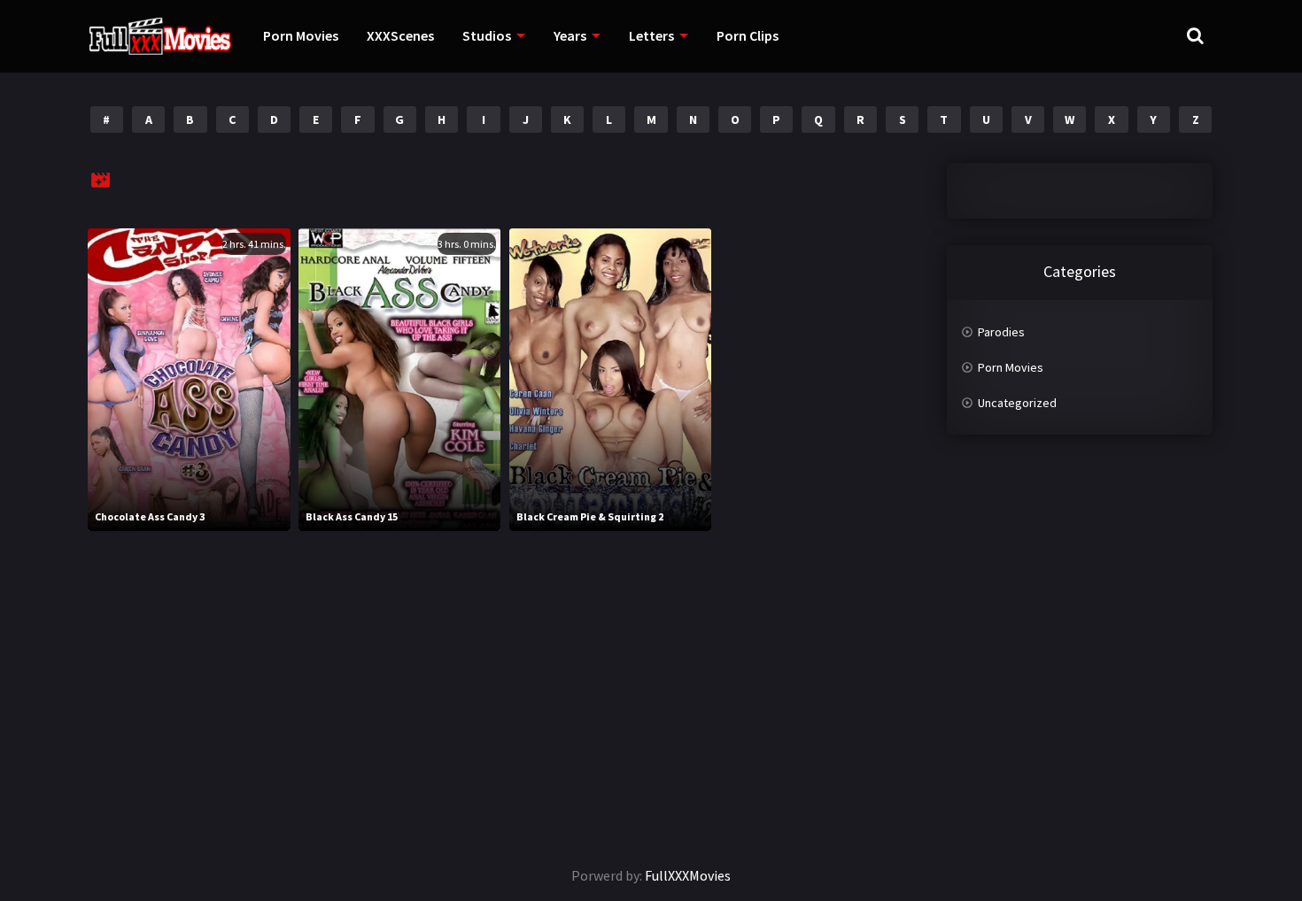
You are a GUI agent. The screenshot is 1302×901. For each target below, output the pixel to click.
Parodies (1001, 332)
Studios (486, 35)
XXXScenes (400, 35)
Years (570, 35)
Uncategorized (1017, 403)
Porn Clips (748, 35)
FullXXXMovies (688, 875)
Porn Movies (300, 35)
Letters (651, 35)
